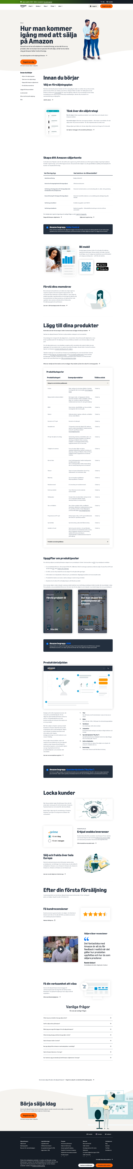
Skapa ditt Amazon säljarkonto (30, 82)
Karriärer (107, 1145)
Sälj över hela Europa (66, 1145)
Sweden (100, 1134)
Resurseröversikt (87, 1143)
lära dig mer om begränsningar (58, 354)
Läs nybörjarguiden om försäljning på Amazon (32, 55)
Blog (106, 1143)
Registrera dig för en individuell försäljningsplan (79, 1080)
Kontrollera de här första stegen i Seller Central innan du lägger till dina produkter (65, 330)
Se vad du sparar (48, 2)
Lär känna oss (108, 1141)
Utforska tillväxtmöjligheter (50, 997)
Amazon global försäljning (67, 1148)
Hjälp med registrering (86, 217)
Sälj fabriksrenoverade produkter (69, 1152)
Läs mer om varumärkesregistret (52, 755)
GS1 (53, 568)
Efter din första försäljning (27, 96)
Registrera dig (28, 62)
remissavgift (57, 92)
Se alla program (64, 1154)
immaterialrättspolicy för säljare (64, 349)
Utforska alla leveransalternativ (85, 843)
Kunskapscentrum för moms (90, 1148)
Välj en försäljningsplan (28, 76)
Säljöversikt (23, 1143)
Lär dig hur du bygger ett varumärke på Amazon (79, 130)
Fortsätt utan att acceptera (103, 1159)
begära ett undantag (63, 568)
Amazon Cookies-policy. (38, 1165)
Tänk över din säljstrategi (29, 79)
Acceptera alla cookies (104, 1165)
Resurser (85, 1141)
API (94, 562)
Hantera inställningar (86, 1165)
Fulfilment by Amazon (46, 1145)
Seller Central (86, 1145)
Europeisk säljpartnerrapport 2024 (91, 1152)
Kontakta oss (108, 1150)
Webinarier (85, 1150)
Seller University (87, 1154)
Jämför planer (47, 100)
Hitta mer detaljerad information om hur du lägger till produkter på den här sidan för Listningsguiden (70, 363)
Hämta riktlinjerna (48, 920)
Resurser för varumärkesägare (27, 1148)
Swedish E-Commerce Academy (68, 1150)
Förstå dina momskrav (28, 85)
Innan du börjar (26, 73)
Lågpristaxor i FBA (45, 1150)
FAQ (21, 99)
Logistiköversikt (45, 1143)
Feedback (108, 1134)
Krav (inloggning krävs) (74, 431)
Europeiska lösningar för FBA (48, 1148)
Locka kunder (24, 93)
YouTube (107, 1148)
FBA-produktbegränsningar (68, 358)
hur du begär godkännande (76, 354)
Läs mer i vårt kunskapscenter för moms (54, 305)
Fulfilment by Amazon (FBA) (102, 837)
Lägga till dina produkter (27, 89)
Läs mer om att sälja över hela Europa (53, 874)
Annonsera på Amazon (66, 1143)
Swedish (90, 1134)
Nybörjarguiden (24, 1145)
